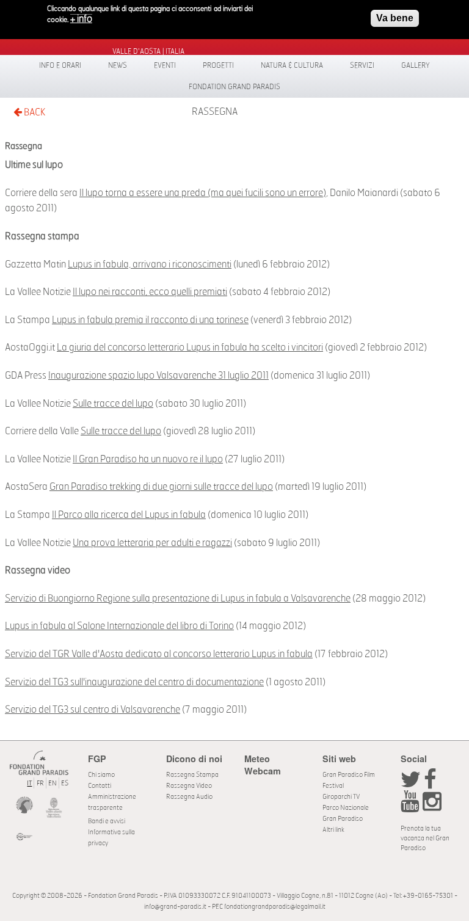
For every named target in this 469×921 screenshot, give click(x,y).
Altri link (333, 829)
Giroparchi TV (341, 796)
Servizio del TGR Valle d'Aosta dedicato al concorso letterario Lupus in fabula (159, 654)
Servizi (362, 65)
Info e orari (60, 65)
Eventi (165, 65)
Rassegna (215, 112)
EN (52, 783)
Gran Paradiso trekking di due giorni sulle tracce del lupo (161, 487)
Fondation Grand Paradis (234, 86)
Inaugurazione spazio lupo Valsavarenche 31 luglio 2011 (158, 375)
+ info (81, 19)
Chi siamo (101, 774)
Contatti (99, 785)
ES (64, 783)
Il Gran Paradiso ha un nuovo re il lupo (148, 459)
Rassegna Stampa (192, 774)
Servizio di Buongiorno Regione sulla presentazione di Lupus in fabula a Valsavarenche (178, 598)
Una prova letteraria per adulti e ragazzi (152, 543)
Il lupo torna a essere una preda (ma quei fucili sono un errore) (202, 193)
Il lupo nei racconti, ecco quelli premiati (150, 292)
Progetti (218, 65)
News (117, 65)
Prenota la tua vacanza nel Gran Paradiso (425, 838)
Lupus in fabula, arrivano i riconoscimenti (149, 264)
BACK (33, 112)
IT (29, 783)
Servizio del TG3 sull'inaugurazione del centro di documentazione (134, 682)
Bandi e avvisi (106, 821)
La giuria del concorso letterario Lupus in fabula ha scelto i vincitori (190, 347)
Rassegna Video (189, 785)
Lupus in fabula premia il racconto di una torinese (150, 320)
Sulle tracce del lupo (113, 404)
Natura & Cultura (292, 65)
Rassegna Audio (189, 796)
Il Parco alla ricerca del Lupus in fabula (129, 515)
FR (40, 783)
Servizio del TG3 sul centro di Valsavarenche (92, 710)
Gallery (415, 65)
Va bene (394, 18)
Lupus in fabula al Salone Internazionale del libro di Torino (119, 626)
